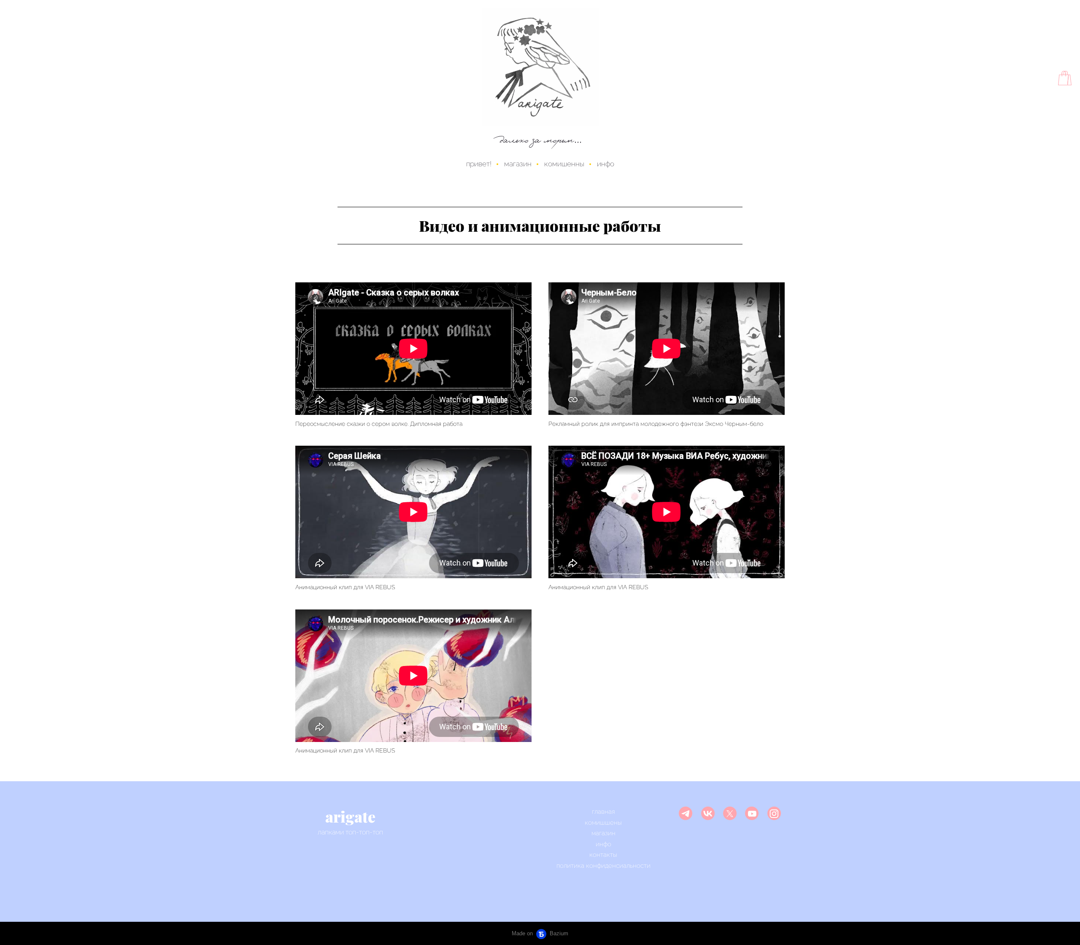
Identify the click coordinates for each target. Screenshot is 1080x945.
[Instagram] (774, 813)
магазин (518, 164)
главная (603, 811)
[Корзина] (1065, 78)
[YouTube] (752, 813)
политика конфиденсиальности (603, 865)
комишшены (603, 822)
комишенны (564, 164)
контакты (603, 854)
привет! (478, 164)
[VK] (708, 813)
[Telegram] (685, 813)
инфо (605, 164)
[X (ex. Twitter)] (730, 813)
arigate (350, 816)
